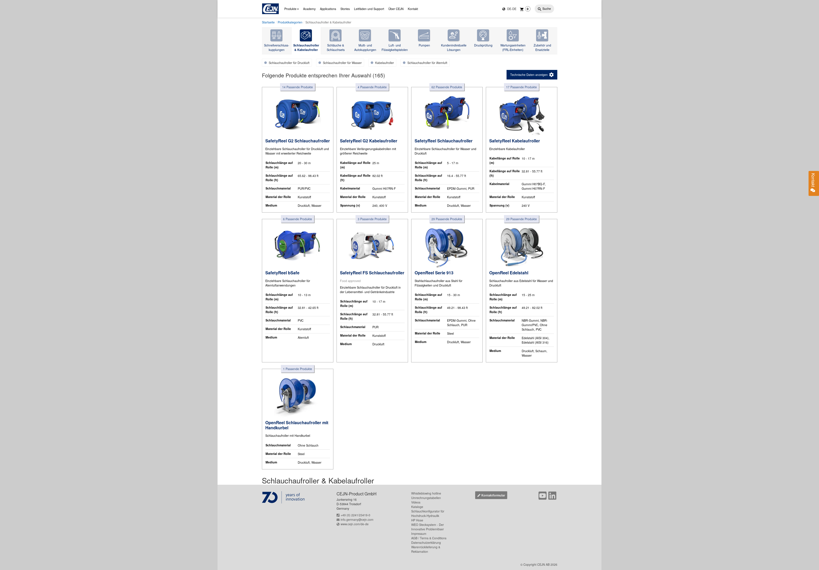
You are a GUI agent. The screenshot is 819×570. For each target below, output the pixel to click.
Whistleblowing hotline (426, 493)
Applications (328, 9)
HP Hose (417, 520)
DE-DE (511, 9)
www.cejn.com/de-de (355, 524)
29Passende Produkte (446, 219)
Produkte (290, 9)
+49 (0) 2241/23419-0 (355, 515)
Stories (345, 9)
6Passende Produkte (297, 219)
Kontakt (413, 9)
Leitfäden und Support (369, 9)
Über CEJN (396, 9)
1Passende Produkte (297, 369)
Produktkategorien (290, 22)
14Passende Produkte (297, 87)
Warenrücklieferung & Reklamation (425, 549)
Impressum (418, 533)
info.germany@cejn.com (357, 519)
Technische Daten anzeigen (529, 74)
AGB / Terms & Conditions (428, 538)
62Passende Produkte (446, 87)
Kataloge (417, 507)
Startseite (268, 22)
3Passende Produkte (372, 219)
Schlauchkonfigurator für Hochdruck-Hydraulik (427, 513)
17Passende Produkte (521, 87)
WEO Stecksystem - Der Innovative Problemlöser (427, 526)
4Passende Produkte (372, 87)
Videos (415, 502)
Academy (309, 9)
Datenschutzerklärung (426, 542)
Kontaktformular (493, 495)
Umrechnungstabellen (426, 498)
